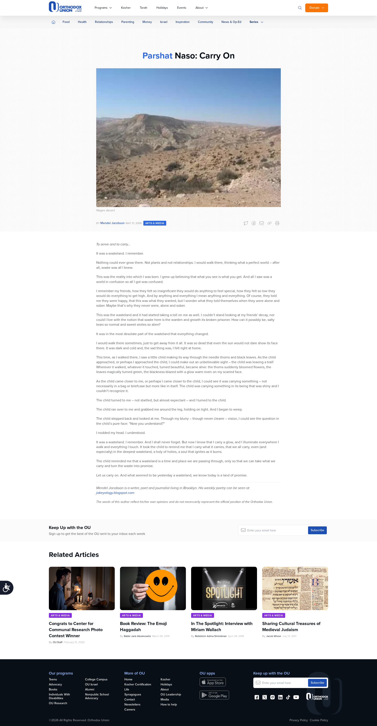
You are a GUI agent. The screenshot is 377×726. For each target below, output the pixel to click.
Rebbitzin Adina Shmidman (211, 636)
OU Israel (91, 685)
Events (181, 7)
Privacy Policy (299, 720)
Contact (129, 700)
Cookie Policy (319, 720)
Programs (101, 7)
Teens (53, 680)
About (199, 7)
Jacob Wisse (273, 636)
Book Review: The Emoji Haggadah (143, 626)
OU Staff (57, 642)
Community (205, 22)
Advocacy (55, 685)
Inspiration (183, 22)
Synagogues (132, 695)
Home (128, 680)
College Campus (96, 680)
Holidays (162, 7)
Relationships (104, 22)
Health (82, 22)
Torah (143, 7)
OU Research (58, 703)
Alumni (89, 690)
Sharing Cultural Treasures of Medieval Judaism (291, 626)
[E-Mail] (261, 223)
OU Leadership (171, 695)
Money (147, 22)
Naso (184, 55)
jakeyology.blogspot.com (115, 492)
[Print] (277, 223)
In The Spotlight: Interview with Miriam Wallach (222, 626)
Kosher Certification (137, 685)
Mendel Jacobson (112, 223)
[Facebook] (253, 223)
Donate (314, 7)
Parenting (127, 22)
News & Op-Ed (231, 22)
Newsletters (132, 705)
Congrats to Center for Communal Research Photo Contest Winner (76, 629)
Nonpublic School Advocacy (97, 696)
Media (165, 700)
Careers (129, 710)
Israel (163, 22)
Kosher (126, 7)
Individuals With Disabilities (59, 696)
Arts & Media (154, 223)
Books (53, 690)
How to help (169, 705)
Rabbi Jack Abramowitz (137, 636)
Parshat (157, 55)
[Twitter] (245, 223)
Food (66, 22)
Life (126, 690)
